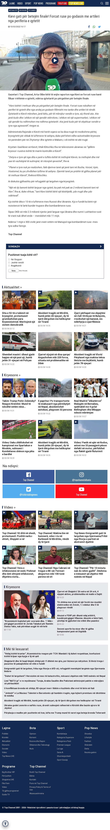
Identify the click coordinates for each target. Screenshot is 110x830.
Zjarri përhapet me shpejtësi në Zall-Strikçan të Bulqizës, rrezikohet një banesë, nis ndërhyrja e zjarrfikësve (90, 319)
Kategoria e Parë (64, 741)
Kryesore (23, 10)
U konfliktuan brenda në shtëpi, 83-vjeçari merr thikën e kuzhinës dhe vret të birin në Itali (49, 688)
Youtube (62, 3)
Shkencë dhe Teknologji (40, 745)
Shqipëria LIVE (8, 780)
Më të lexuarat (17, 649)
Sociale (5, 749)
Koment (33, 737)
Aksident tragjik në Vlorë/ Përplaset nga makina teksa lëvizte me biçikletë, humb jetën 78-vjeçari (89, 360)
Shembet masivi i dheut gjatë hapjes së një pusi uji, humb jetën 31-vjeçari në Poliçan (18, 359)
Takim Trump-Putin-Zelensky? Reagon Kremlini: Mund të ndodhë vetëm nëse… (19, 405)
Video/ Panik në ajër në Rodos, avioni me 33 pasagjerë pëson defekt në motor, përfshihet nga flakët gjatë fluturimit (91, 448)
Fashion (88, 741)
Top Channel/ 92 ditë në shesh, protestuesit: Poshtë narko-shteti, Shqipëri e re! (19, 536)
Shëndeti (88, 745)
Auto (32, 749)
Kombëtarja (62, 734)
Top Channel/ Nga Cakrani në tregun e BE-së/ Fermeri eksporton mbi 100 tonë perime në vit (54, 572)
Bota (33, 728)
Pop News (38, 3)
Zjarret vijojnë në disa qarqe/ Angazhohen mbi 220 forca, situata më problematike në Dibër (54, 360)
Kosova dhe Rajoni (37, 741)
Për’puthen (6, 776)
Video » (10, 507)
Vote (14, 271)
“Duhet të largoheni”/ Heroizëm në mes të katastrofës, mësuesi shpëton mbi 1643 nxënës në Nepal (54, 676)
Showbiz (88, 734)
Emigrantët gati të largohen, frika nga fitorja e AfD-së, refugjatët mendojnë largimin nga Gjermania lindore (54, 670)
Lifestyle (88, 737)
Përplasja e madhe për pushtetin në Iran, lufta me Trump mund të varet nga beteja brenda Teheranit (54, 713)
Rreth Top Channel (37, 772)
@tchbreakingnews (28, 494)
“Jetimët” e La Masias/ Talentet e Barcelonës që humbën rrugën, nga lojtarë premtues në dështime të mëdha (54, 694)
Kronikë (5, 737)
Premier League (64, 745)
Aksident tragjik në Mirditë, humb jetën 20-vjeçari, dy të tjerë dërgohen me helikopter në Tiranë (54, 319)
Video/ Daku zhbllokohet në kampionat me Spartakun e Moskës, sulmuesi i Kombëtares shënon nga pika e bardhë (18, 450)
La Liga (60, 749)
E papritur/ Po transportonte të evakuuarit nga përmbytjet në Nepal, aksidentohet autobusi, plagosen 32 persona (55, 407)
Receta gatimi (90, 752)
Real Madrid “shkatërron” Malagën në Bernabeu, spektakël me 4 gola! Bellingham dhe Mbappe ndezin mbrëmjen (88, 408)
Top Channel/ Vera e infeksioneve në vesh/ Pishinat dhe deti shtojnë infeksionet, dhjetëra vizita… (19, 572)
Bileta (32, 776)
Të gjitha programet (10, 791)
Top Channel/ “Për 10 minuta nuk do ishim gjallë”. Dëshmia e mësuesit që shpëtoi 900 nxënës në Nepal (90, 572)
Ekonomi (5, 745)
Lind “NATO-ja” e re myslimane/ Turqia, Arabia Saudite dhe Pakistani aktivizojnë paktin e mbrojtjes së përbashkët (54, 682)
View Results (23, 270)
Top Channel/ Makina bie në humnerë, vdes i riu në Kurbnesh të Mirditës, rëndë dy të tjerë (53, 537)
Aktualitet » (13, 287)
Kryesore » (12, 375)
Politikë (5, 734)
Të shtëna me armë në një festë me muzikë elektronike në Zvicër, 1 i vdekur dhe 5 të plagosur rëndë (79, 606)
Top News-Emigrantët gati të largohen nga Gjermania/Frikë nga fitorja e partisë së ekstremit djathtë (90, 537)
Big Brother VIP (8, 772)
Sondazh (14, 246)
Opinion (33, 734)
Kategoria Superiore (65, 737)
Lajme (12, 3)
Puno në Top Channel (38, 783)
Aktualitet (13, 10)
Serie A (60, 752)
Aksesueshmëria (37, 793)
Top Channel (28, 480)
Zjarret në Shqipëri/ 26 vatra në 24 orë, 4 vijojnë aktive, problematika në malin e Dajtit (79, 594)
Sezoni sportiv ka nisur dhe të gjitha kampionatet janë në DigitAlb (75, 632)
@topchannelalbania (81, 480)
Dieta (87, 749)
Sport (28, 3)
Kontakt (33, 780)
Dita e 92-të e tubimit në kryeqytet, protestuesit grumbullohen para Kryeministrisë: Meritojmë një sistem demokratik (18, 321)
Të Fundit (32, 10)
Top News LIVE (76, 3)
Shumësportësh (64, 756)
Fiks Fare (5, 783)
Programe (51, 3)
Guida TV (6, 794)
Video (20, 3)
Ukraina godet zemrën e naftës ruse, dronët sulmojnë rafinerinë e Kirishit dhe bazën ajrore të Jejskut (52, 706)
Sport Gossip (62, 760)
